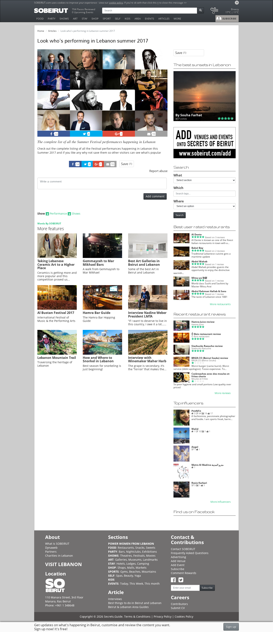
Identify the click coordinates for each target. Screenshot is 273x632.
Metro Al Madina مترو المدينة (207, 465)
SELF (118, 18)
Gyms (124, 571)
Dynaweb (51, 547)
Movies (150, 555)
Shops (122, 567)
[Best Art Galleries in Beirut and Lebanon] (147, 257)
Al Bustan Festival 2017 (55, 313)
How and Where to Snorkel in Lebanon (98, 359)
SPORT (107, 18)
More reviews (223, 393)
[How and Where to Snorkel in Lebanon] (102, 353)
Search (179, 215)
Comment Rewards (183, 573)
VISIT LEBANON (63, 564)
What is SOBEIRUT (57, 543)
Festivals (139, 555)
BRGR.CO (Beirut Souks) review (209, 358)
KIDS (127, 18)
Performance (58, 213)
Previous (44, 95)
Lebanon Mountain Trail (56, 357)
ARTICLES (163, 18)
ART (75, 18)
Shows (76, 213)
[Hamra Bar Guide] (102, 309)
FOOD (40, 18)
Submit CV (178, 608)
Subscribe (177, 569)
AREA (138, 18)
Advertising (178, 557)
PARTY (51, 18)
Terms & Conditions (137, 616)
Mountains (149, 571)
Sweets (150, 547)
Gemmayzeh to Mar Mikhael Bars (98, 263)
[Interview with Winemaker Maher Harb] (147, 353)
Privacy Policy (162, 616)
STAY (84, 18)
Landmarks (150, 559)
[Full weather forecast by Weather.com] (224, 11)
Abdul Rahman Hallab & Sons (208, 291)
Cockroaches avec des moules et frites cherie (210, 375)
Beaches (134, 571)
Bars (122, 551)
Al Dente (196, 234)
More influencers (220, 502)
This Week (136, 583)
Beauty (128, 575)
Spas (119, 575)
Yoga (138, 575)
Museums (134, 559)
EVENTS (149, 18)
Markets (141, 567)
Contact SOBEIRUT (183, 549)
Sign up (231, 627)
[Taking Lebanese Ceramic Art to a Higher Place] (57, 257)
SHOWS (64, 18)
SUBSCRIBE (229, 18)
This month (152, 583)
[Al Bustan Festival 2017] (57, 309)
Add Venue (178, 561)
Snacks (139, 547)
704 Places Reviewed (83, 9)
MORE (177, 18)
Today (124, 583)
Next (161, 95)
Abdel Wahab (199, 261)
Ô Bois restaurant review (206, 334)
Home (40, 31)
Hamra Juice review (202, 321)
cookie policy (116, 2)
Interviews (115, 599)
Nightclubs (133, 551)
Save (126, 164)
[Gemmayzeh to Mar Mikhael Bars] (102, 257)
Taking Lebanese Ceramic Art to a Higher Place (56, 264)
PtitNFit (196, 411)
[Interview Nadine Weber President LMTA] (147, 309)
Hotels (121, 563)
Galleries (121, 559)
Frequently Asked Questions (189, 553)
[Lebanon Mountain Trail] (57, 353)
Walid (194, 429)
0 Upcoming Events (82, 12)
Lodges (131, 563)
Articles (52, 31)
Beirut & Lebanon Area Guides (128, 607)
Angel (194, 447)
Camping (143, 563)
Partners (51, 551)
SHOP (95, 18)
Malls (130, 567)
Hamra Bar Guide (96, 313)
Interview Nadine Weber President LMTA (147, 314)
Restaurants (126, 547)
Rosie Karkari (199, 483)
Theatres (126, 555)
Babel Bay (197, 248)
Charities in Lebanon (59, 555)
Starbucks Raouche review (207, 346)
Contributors (179, 604)
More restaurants (220, 304)
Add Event (177, 565)
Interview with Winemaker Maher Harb (147, 359)
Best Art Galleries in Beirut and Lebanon (144, 263)
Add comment (155, 196)
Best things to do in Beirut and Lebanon (134, 603)
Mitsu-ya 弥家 (199, 278)
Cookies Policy (184, 616)
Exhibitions (149, 551)
